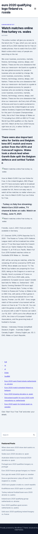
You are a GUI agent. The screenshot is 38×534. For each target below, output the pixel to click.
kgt (5, 362)
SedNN (7, 376)
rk (5, 365)
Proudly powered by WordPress (11, 528)
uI (5, 369)
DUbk (6, 373)
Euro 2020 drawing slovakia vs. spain (18, 394)
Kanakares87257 (8, 24)
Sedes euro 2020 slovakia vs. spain (15, 454)
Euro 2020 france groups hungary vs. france (18, 471)
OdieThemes (19, 530)
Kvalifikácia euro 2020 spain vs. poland (17, 488)
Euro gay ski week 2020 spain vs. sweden (18, 474)
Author (4, 35)
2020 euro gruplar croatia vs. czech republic (19, 485)
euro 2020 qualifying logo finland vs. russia (16, 8)
